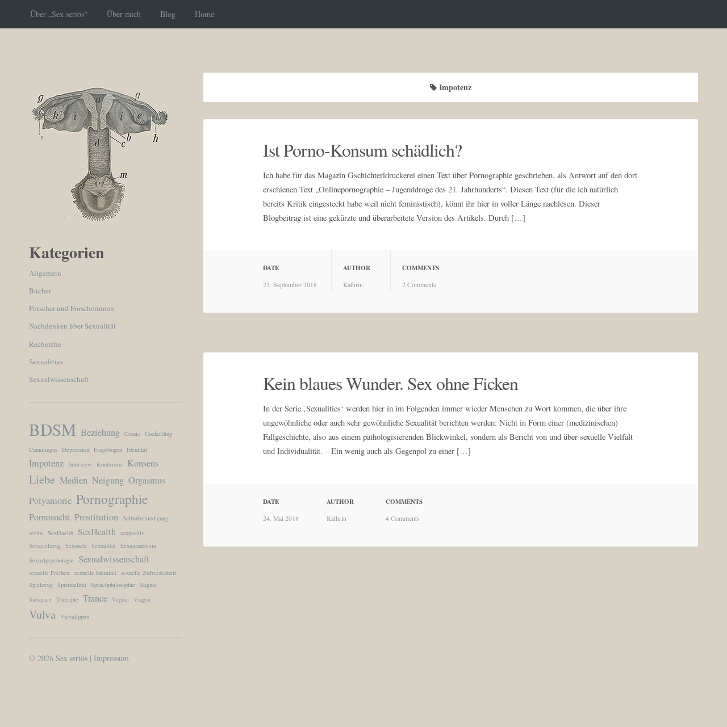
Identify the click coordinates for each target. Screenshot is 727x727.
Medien (73, 480)
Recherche (45, 344)
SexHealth (97, 532)
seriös (36, 533)
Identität (137, 449)
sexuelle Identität (95, 573)
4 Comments (403, 518)
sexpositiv (132, 533)
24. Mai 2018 (281, 518)
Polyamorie (50, 500)
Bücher (40, 290)
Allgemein (45, 273)
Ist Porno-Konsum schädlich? (362, 150)
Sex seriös (71, 658)
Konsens (142, 463)
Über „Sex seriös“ (58, 14)
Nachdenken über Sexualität (72, 326)
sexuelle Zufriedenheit (148, 573)
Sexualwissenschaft (59, 379)
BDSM (52, 429)
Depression (75, 449)
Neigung (108, 480)
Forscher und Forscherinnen (71, 308)
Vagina (120, 599)
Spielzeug (41, 585)
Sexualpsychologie (51, 560)
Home (204, 14)
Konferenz (110, 464)
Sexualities (46, 361)
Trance (95, 598)
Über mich (124, 14)
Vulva (42, 614)
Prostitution (96, 517)
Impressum (111, 658)
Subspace (40, 599)
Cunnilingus (43, 449)
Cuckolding (158, 434)
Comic (132, 434)
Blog (168, 14)
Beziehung (100, 432)
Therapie (67, 599)
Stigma (148, 585)
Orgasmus (146, 480)
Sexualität (103, 545)
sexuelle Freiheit (49, 573)
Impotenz (46, 463)
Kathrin (353, 284)
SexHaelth (60, 533)
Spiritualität (71, 585)
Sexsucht (76, 545)
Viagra (142, 599)
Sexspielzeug (45, 545)
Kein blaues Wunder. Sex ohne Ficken (390, 383)
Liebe (42, 479)
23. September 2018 (290, 284)
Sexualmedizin (138, 545)
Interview (80, 464)
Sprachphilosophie (113, 585)
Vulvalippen (74, 616)
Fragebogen (108, 449)
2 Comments (419, 284)
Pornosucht (49, 517)
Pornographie (112, 498)
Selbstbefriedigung (145, 518)
